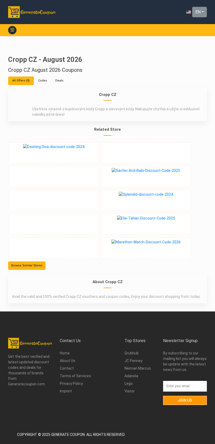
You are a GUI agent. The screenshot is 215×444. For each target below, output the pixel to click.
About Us (67, 361)
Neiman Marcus (138, 368)
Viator (130, 391)
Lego (129, 383)
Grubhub (132, 353)
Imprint (66, 391)
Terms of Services (75, 376)
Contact (67, 368)
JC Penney (133, 361)
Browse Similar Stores (26, 265)
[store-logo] (53, 152)
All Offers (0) (21, 80)
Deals (59, 80)
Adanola (131, 376)
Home (65, 353)
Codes (42, 80)
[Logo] (31, 12)
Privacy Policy (72, 383)
